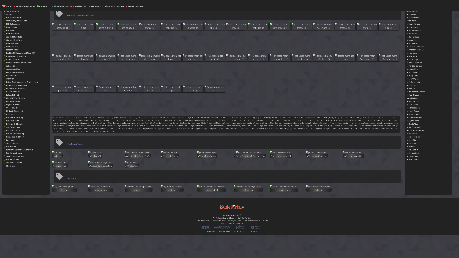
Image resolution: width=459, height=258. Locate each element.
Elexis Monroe (414, 137)
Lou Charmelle (414, 127)
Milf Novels (11, 30)
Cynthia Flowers (415, 66)
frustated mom (58, 120)
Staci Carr (412, 143)
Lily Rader (412, 133)
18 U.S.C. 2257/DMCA (237, 223)
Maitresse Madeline (416, 91)
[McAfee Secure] (255, 228)
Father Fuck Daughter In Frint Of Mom (22, 82)
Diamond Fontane (416, 49)
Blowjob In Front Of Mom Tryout (19, 62)
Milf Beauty (11, 146)
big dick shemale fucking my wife (302, 125)
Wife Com (10, 79)
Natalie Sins (413, 37)
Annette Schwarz (415, 117)
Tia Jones (412, 20)
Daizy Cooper (413, 40)
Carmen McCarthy (416, 130)
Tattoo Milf (10, 66)
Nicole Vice (413, 124)
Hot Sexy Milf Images (14, 124)
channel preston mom (166, 125)
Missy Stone (413, 75)
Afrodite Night (144, 125)
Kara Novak (413, 27)
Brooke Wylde (413, 156)
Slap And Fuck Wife (14, 40)
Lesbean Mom (12, 49)
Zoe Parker (412, 33)
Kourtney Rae (414, 79)
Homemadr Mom (13, 101)
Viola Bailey (413, 149)
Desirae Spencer (415, 153)
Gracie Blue (413, 69)
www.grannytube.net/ (232, 215)
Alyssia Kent (413, 120)
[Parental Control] (223, 228)
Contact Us (223, 223)
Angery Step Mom (13, 69)
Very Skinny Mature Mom (16, 20)
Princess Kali (414, 108)
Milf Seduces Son (13, 24)
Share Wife (10, 166)
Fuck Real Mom (12, 43)
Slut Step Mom (12, 143)
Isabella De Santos (416, 46)
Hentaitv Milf (11, 75)
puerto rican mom (82, 131)
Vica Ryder (412, 85)
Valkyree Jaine (414, 114)
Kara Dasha (413, 104)
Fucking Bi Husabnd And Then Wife (21, 53)
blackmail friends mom (226, 123)
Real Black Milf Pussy (15, 137)
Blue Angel (412, 53)
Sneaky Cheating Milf (15, 156)
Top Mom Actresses (14, 153)
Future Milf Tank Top (14, 117)
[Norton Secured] (241, 228)
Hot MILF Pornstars (115, 6)
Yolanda (411, 88)
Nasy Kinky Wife (13, 91)
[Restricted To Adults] (205, 228)
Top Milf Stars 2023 (14, 37)
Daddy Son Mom (13, 130)
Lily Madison (413, 43)
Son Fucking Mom (13, 127)
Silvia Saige (413, 59)
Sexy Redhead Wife (14, 162)
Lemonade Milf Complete (16, 85)
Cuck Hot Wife (12, 108)
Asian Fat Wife (12, 46)
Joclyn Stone (413, 17)
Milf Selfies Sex (12, 159)
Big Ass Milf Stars (13, 104)
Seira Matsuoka (414, 30)
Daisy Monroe (414, 24)
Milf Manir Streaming (15, 133)
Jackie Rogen (413, 98)
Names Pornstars (135, 6)
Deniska (411, 146)
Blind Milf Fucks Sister (15, 88)
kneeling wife (327, 117)
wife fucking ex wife (175, 120)
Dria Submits (414, 159)
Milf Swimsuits (12, 120)
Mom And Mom (12, 33)
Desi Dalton (413, 101)
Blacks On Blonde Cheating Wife (19, 149)
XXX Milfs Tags (97, 6)
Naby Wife (10, 114)
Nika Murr (412, 56)
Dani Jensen (413, 95)
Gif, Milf (9, 14)
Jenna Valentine (415, 62)
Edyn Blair (412, 140)
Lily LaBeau (413, 72)
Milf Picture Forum (14, 17)
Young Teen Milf (12, 59)
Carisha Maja (414, 82)
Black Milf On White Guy (16, 98)
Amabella (412, 14)
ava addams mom (273, 120)
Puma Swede (413, 111)
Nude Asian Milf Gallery (16, 56)
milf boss (343, 117)
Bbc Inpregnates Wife (15, 72)
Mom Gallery (11, 27)
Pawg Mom (10, 140)
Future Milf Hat (12, 95)
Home (8, 6)
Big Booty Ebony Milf (14, 111)
